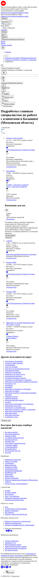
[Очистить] (4, 73)
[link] (4, 36)
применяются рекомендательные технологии (18, 554)
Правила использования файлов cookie (14, 16)
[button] (3, 41)
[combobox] (10, 68)
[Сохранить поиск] (3, 78)
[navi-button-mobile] (3, 48)
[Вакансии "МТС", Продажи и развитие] (21, 185)
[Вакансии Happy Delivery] (21, 336)
